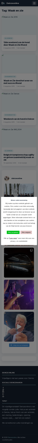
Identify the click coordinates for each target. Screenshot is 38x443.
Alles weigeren (26, 232)
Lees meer (13, 238)
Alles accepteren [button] (13, 232)
